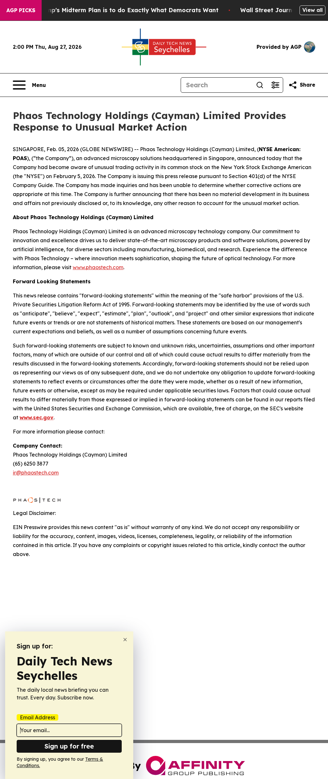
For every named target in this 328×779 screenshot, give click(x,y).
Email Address (37, 717)
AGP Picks (20, 10)
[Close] (125, 640)
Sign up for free (69, 746)
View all (312, 10)
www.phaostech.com (98, 267)
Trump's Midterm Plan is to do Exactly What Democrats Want (127, 10)
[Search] (259, 85)
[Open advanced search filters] (275, 85)
